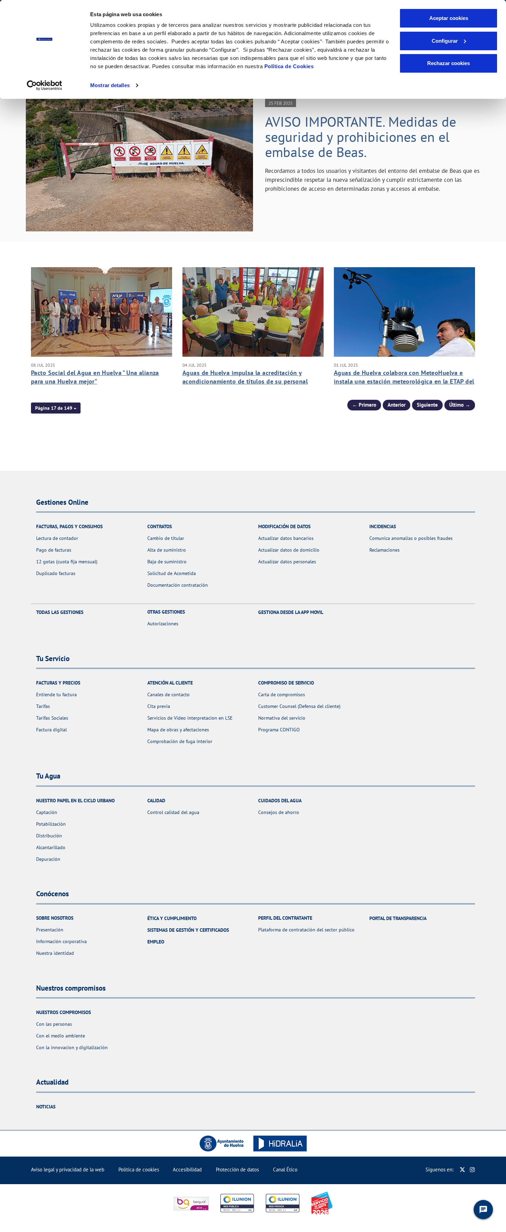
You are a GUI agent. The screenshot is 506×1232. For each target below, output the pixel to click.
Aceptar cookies (448, 18)
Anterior (396, 404)
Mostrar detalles (110, 85)
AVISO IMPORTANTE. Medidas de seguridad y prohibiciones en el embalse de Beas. (360, 137)
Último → (459, 404)
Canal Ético (285, 1169)
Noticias (45, 1107)
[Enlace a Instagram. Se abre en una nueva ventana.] (472, 1169)
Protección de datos (237, 1169)
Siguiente (427, 404)
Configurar (445, 41)
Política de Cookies (289, 66)
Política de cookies (138, 1169)
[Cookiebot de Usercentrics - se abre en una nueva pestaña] (44, 85)
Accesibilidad (187, 1169)
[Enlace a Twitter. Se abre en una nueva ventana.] (462, 1169)
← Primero (364, 404)
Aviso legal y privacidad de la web (67, 1169)
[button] (56, 408)
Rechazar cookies (448, 63)
